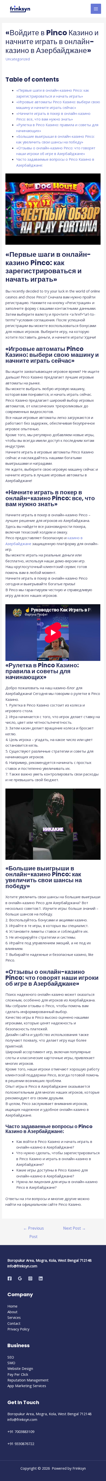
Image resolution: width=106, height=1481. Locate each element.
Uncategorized (17, 58)
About (12, 1311)
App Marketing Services (26, 1385)
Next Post (74, 1228)
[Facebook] (9, 1278)
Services (14, 1317)
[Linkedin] (40, 1278)
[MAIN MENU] (96, 9)
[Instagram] (30, 1278)
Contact (13, 1323)
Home (12, 1306)
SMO (11, 1362)
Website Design (20, 1368)
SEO (10, 1357)
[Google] (20, 1278)
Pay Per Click (17, 1374)
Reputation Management (28, 1380)
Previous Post (33, 1229)
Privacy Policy (18, 1328)
